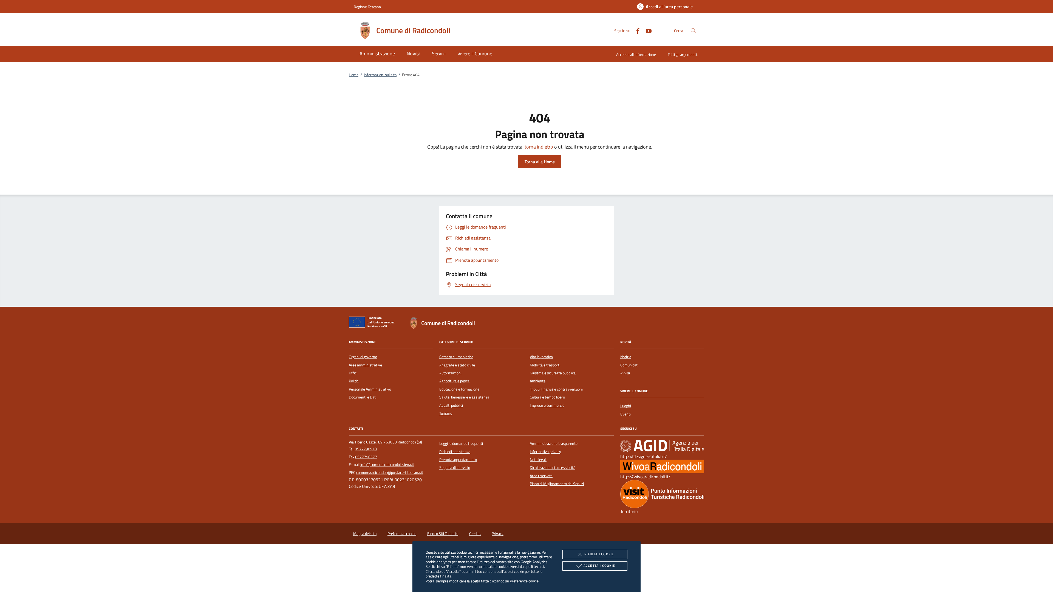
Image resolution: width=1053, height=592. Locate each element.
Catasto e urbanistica (456, 357)
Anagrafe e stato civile (457, 365)
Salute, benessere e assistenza (464, 397)
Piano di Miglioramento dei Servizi (557, 484)
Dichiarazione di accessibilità (552, 468)
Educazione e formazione (459, 389)
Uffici (353, 373)
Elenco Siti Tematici (442, 534)
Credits (475, 534)
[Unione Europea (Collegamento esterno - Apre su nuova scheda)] (373, 323)
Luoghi (625, 406)
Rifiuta (599, 554)
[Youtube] (646, 30)
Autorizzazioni (450, 373)
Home (353, 75)
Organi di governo (363, 357)
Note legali (538, 460)
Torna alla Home (540, 161)
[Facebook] (635, 30)
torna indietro (539, 146)
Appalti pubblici (451, 405)
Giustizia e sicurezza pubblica (553, 373)
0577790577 (366, 457)
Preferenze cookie (524, 581)
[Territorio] (662, 494)
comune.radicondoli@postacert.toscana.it (389, 472)
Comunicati (629, 365)
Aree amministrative (365, 365)
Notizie (625, 357)
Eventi (625, 414)
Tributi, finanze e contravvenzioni (556, 389)
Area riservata (541, 476)
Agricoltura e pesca (454, 381)
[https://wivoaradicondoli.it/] (662, 466)
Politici (354, 381)
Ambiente (537, 381)
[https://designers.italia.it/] (662, 446)
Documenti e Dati (363, 397)
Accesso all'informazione (636, 54)
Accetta (599, 565)
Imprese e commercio (547, 405)
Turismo (445, 413)
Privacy (497, 534)
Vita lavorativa (541, 357)
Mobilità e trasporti (545, 365)
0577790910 (366, 449)
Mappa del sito (365, 534)
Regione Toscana (367, 7)
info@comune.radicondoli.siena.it (387, 465)
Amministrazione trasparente (554, 443)
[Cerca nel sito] (693, 30)
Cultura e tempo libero (547, 397)
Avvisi (625, 373)
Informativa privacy (545, 452)
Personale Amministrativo (370, 389)
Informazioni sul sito (380, 75)
